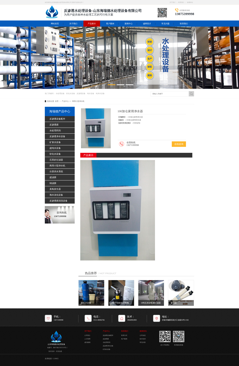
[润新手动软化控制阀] (121, 293)
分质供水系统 (56, 171)
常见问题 (165, 24)
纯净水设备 (100, 93)
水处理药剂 (55, 130)
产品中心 (65, 101)
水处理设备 (60, 93)
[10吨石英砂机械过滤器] (151, 293)
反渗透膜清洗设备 (58, 200)
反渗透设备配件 (57, 119)
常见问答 (143, 342)
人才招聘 (87, 339)
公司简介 (87, 335)
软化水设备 (70, 93)
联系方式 (124, 335)
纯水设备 (90, 93)
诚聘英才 (147, 24)
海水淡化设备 (56, 195)
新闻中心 (129, 24)
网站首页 (55, 24)
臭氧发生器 (55, 189)
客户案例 (110, 24)
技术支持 (143, 339)
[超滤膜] (181, 293)
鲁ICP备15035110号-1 (60, 347)
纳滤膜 (53, 183)
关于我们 (173, 2)
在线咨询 (178, 144)
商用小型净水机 (78, 101)
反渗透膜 (54, 124)
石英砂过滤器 (56, 160)
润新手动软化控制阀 (120, 303)
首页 (57, 101)
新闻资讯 (143, 331)
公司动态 (143, 335)
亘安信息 (59, 351)
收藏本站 (190, 2)
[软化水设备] (91, 293)
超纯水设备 (55, 148)
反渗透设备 (81, 93)
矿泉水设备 (55, 142)
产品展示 (92, 24)
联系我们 (181, 2)
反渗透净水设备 (57, 136)
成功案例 (87, 342)
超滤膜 (53, 177)
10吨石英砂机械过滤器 (151, 303)
